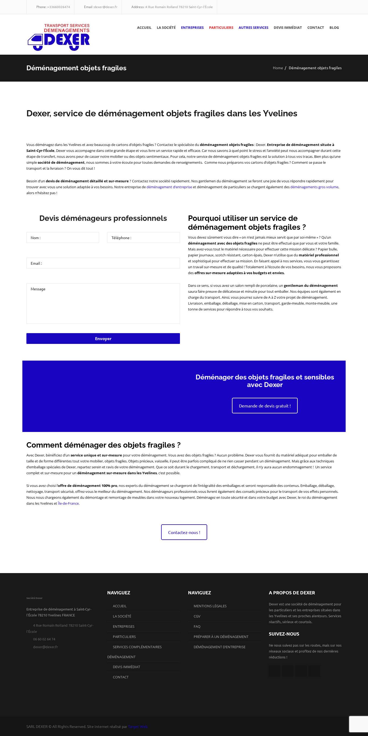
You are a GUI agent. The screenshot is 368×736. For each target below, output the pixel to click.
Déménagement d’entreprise (219, 646)
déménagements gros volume (314, 186)
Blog (334, 27)
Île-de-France (68, 503)
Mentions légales (210, 606)
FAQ (197, 626)
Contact (315, 27)
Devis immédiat (288, 27)
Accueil (144, 27)
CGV (197, 616)
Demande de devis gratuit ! (265, 405)
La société (166, 27)
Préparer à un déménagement (221, 636)
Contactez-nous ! (184, 532)
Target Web (138, 726)
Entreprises (192, 27)
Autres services (253, 27)
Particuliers (221, 27)
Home (278, 67)
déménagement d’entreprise (169, 186)
